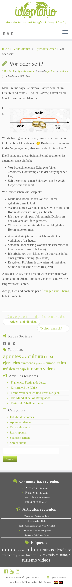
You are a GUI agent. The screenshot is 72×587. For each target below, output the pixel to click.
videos (49, 368)
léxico (61, 362)
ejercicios (51, 71)
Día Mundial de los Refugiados (30, 398)
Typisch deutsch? (53, 328)
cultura (35, 356)
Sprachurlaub (18, 442)
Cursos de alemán (21, 427)
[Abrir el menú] (65, 32)
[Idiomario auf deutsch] (61, 582)
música (9, 368)
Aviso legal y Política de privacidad (25, 582)
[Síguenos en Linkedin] (13, 33)
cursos (50, 356)
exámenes (28, 363)
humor (50, 363)
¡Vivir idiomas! (21, 49)
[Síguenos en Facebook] (5, 33)
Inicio (5, 49)
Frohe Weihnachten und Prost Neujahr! (35, 393)
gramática (40, 363)
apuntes (12, 356)
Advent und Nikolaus (21, 321)
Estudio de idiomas (22, 417)
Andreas (64, 71)
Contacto (48, 582)
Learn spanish (18, 432)
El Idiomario (42, 488)
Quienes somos (58, 577)
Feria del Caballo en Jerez (27, 403)
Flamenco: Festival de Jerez (28, 382)
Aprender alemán (45, 49)
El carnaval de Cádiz (24, 387)
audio (24, 357)
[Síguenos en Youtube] (9, 33)
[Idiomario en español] (56, 582)
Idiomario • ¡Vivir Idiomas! (27, 577)
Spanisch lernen (20, 437)
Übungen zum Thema (55, 291)
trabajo (21, 369)
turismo (34, 368)
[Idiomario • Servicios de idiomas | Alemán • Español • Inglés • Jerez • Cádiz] (36, 10)
